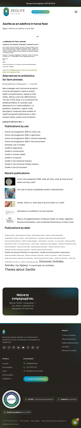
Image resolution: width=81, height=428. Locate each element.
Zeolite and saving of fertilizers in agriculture (22, 252)
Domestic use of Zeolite (15, 145)
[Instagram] (33, 347)
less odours (51, 241)
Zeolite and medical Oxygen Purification (41, 249)
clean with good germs (31, 238)
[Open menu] (76, 12)
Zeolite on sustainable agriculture (29, 262)
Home (5, 28)
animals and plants (10, 235)
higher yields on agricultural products (55, 238)
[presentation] (20, 49)
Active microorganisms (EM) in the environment (25, 141)
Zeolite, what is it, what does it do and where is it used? (40, 203)
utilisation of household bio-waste (67, 244)
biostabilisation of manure (11, 238)
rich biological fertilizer (24, 244)
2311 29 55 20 (31, 367)
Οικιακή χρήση (7, 375)
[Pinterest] (14, 347)
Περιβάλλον (6, 379)
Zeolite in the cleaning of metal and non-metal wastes (19, 258)
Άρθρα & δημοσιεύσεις (70, 343)
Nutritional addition (70, 241)
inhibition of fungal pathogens (29, 241)
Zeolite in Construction (14, 151)
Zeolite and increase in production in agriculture (17, 249)
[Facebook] (9, 347)
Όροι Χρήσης (35, 421)
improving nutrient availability (12, 241)
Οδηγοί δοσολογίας (69, 339)
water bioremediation (10, 247)
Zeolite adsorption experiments (39, 247)
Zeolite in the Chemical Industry (18, 161)
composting (41, 238)
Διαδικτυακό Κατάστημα (37, 379)
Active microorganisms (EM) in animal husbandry (25, 138)
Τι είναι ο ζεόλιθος (69, 335)
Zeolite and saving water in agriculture (55, 252)
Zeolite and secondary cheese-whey (14, 255)
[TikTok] (37, 347)
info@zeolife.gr (31, 363)
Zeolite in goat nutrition (64, 255)
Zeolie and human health (23, 247)
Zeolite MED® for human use (12, 262)
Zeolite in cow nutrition (51, 255)
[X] (4, 347)
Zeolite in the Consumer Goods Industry (21, 164)
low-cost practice (59, 241)
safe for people (35, 244)
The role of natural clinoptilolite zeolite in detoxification (40, 189)
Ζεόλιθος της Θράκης (16, 265)
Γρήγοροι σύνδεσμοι (69, 350)
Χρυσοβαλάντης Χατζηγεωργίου (16, 84)
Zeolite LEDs (72, 258)
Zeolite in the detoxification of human (43, 258)
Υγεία (4, 371)
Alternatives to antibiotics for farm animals (35, 211)
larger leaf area (42, 241)
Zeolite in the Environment (16, 167)
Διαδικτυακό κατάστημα (40, 12)
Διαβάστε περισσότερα (13, 122)
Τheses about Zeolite (20, 269)
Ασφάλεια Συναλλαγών (10, 424)
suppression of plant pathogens (48, 244)
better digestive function (38, 235)
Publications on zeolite (11, 244)
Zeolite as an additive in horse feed (34, 255)
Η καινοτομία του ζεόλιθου (41, 265)
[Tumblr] (28, 347)
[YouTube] (23, 347)
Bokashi (22, 238)
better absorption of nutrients (23, 235)
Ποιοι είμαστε (24, 421)
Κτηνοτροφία (7, 367)
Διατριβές (65, 347)
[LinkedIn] (18, 347)
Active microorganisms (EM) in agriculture (22, 135)
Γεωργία (5, 363)
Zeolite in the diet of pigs (61, 258)
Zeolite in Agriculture (11, 72)
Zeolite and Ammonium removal (56, 247)
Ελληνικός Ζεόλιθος (51, 261)
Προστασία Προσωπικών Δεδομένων (53, 421)
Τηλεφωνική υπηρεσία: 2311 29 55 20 (40, 3)
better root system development (54, 235)
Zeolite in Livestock (29, 70)
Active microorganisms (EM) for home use (22, 132)
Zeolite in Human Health (12, 70)
